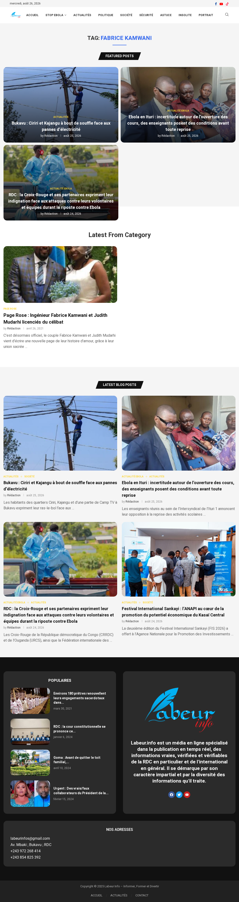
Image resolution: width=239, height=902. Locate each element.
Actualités (82, 15)
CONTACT (141, 895)
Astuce (166, 15)
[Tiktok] (227, 4)
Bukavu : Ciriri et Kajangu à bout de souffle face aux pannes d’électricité (61, 126)
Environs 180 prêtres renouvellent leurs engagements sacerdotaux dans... (79, 698)
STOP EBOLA (54, 15)
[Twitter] (179, 794)
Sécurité (146, 15)
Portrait (206, 15)
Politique (105, 15)
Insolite (185, 15)
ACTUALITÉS (118, 895)
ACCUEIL (32, 15)
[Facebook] (216, 4)
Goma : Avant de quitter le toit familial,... (76, 760)
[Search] (227, 15)
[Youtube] (221, 4)
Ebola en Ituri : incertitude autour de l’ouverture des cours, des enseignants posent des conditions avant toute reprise (178, 123)
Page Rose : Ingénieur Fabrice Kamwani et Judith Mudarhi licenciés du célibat (55, 318)
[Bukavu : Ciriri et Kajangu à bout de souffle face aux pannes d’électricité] (61, 105)
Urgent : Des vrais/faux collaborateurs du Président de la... (81, 791)
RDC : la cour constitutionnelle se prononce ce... (79, 729)
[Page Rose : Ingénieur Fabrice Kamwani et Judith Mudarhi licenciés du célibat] (60, 298)
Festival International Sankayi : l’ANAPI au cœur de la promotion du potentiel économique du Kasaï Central (173, 612)
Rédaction (51, 136)
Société (126, 15)
